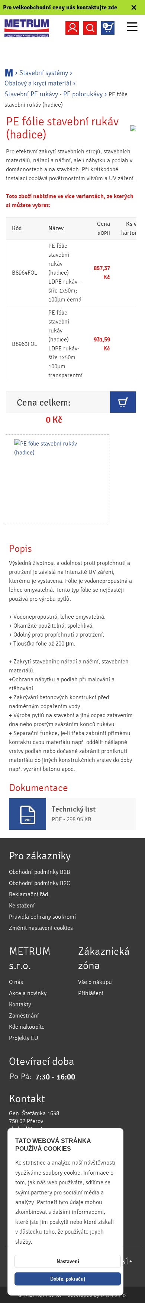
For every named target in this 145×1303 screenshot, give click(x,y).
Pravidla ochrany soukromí (42, 916)
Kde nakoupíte (27, 1027)
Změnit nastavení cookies (41, 928)
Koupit (123, 402)
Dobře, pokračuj (67, 1279)
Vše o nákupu (95, 982)
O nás (16, 982)
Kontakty (20, 1004)
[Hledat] (90, 28)
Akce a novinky (27, 993)
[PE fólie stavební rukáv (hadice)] (56, 479)
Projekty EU (23, 1038)
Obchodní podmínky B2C (39, 883)
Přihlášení (90, 993)
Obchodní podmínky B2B (39, 872)
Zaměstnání (24, 1015)
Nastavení (68, 1261)
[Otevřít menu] (132, 28)
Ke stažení (22, 905)
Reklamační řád (28, 894)
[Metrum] (26, 28)
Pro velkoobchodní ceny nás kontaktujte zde (60, 7)
